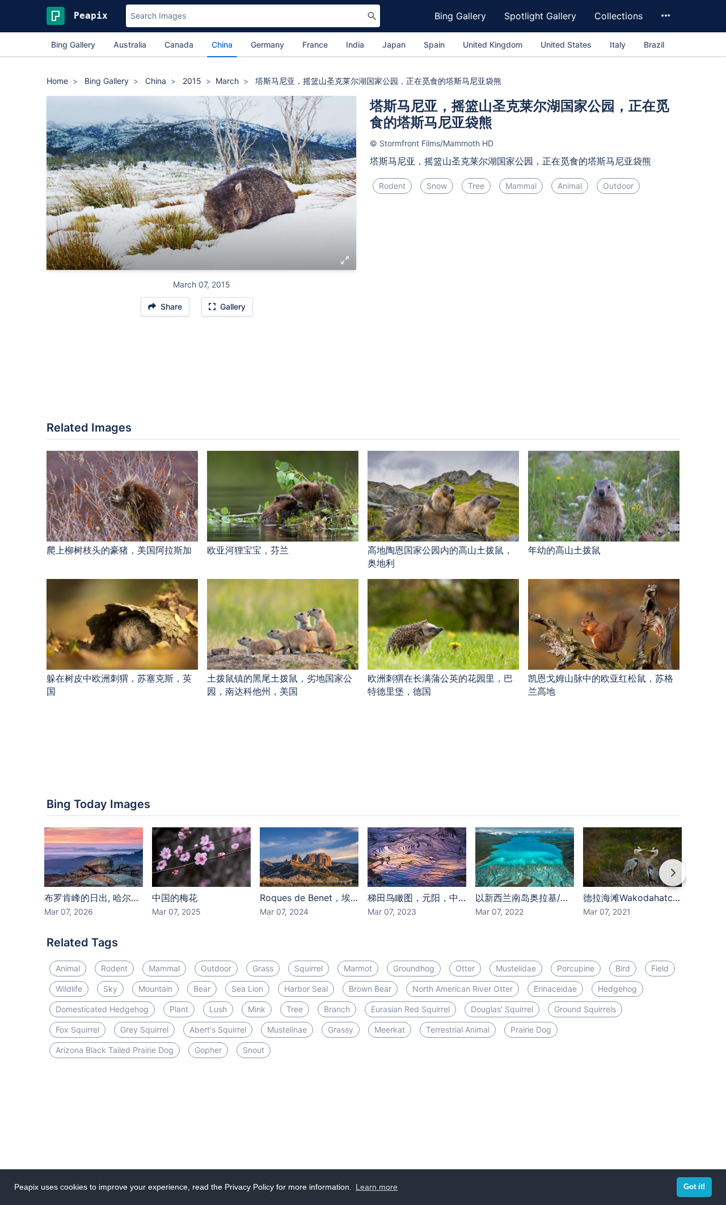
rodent (392, 186)
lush (218, 1009)
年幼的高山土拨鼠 (564, 550)
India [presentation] (355, 44)
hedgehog (617, 988)
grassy (340, 1029)
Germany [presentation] (267, 44)
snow (437, 186)
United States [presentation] (566, 44)
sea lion (247, 988)
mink (256, 1009)
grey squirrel (144, 1029)
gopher (208, 1050)
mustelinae (287, 1029)
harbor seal (306, 988)
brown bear (370, 988)
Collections (618, 16)
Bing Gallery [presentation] (73, 44)
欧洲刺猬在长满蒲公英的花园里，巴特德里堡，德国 (440, 685)
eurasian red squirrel (410, 1009)
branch (337, 1009)
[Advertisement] (363, 374)
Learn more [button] (377, 1186)
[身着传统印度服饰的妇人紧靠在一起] (345, 183)
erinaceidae (555, 988)
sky (110, 988)
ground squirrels (585, 1009)
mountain (155, 988)
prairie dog (530, 1029)
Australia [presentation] (129, 44)
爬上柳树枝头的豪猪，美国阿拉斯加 (119, 550)
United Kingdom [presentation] (492, 44)
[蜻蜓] (57, 183)
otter (465, 968)
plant (179, 1009)
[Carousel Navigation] (363, 880)
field (660, 968)
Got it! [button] (694, 1187)
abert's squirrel (217, 1029)
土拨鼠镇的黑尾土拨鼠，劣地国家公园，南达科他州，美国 (279, 685)
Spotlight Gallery (540, 16)
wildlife (69, 988)
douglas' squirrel (502, 1009)
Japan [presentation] (394, 44)
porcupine (575, 968)
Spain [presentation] (434, 44)
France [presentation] (315, 44)
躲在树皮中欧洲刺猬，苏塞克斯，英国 (119, 685)
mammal (521, 186)
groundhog (413, 968)
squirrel (308, 968)
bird (622, 968)
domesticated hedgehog (102, 1009)
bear (201, 988)
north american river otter (462, 988)
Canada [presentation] (178, 44)
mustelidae (516, 968)
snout (253, 1050)
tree (476, 186)
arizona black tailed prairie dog (115, 1050)
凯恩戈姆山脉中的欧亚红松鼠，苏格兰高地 (600, 685)
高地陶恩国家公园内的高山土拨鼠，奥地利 (440, 556)
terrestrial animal (457, 1029)
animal (570, 186)
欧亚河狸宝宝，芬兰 (248, 550)
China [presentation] (222, 44)
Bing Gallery (460, 16)
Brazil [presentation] (654, 44)
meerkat (389, 1029)
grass (262, 968)
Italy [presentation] (618, 44)
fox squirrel (77, 1029)
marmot (358, 968)
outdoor (618, 186)
